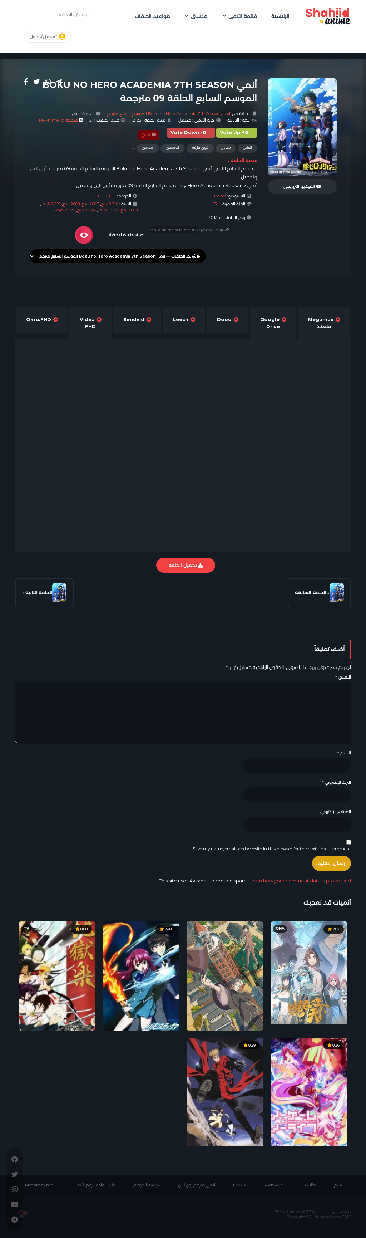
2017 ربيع (90, 203)
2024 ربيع (86, 209)
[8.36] (309, 1091)
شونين (226, 147)
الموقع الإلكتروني (335, 811)
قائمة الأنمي (242, 16)
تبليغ (146, 134)
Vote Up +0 (234, 132)
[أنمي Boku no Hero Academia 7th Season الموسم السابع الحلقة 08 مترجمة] (337, 592)
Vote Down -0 (188, 132)
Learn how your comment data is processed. (254, 881)
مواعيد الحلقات (152, 16)
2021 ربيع (129, 209)
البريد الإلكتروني (336, 782)
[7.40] (141, 975)
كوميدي (172, 147)
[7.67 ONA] (309, 972)
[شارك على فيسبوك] (26, 82)
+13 (216, 203)
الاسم (344, 752)
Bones (220, 196)
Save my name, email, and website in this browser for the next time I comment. (271, 848)
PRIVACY (273, 1185)
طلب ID (308, 1185)
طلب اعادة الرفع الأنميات (93, 1185)
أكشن (247, 147)
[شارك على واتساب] (48, 82)
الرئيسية (280, 16)
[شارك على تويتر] (36, 82)
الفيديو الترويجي (299, 186)
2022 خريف (108, 209)
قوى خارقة (200, 147)
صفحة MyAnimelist (58, 120)
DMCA (240, 1185)
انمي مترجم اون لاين (196, 1185)
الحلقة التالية (38, 592)
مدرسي (147, 147)
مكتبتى (199, 16)
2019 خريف (51, 203)
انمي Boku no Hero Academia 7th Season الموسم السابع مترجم (168, 113)
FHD (102, 196)
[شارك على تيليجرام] (59, 82)
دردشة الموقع (146, 1185)
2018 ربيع (71, 203)
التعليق (343, 677)
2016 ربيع (109, 203)
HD (112, 196)
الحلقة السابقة (310, 592)
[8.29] (225, 1091)
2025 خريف (64, 209)
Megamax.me (39, 1185)
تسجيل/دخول (44, 36)
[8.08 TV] (57, 975)
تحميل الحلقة (183, 565)
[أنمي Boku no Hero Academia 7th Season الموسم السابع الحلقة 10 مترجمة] (59, 592)
